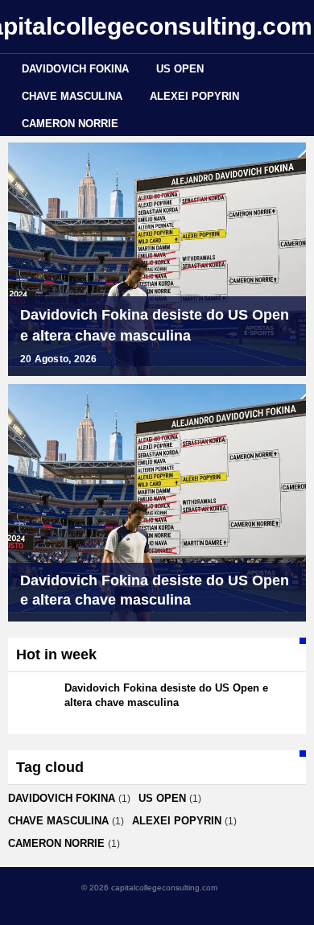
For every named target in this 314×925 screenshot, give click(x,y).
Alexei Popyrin (194, 96)
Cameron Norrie (70, 124)
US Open (180, 69)
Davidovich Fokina (75, 69)
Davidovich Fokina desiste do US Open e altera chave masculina (154, 325)
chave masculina (72, 96)
